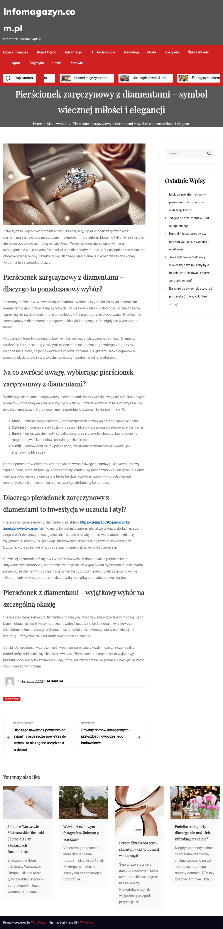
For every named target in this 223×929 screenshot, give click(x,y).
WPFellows (87, 922)
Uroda (57, 63)
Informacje (73, 52)
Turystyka (36, 63)
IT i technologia (103, 52)
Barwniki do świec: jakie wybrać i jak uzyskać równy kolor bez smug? (191, 296)
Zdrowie (76, 63)
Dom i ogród (46, 52)
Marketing (131, 52)
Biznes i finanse (15, 52)
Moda (151, 52)
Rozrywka (172, 52)
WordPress (39, 922)
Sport (16, 63)
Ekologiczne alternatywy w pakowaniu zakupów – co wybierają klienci (187, 202)
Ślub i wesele (198, 52)
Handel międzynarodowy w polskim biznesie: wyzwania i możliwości (189, 241)
